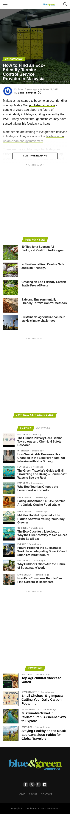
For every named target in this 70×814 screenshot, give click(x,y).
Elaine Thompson (27, 92)
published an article (42, 105)
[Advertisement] (35, 201)
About (33, 794)
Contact (46, 794)
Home (21, 794)
